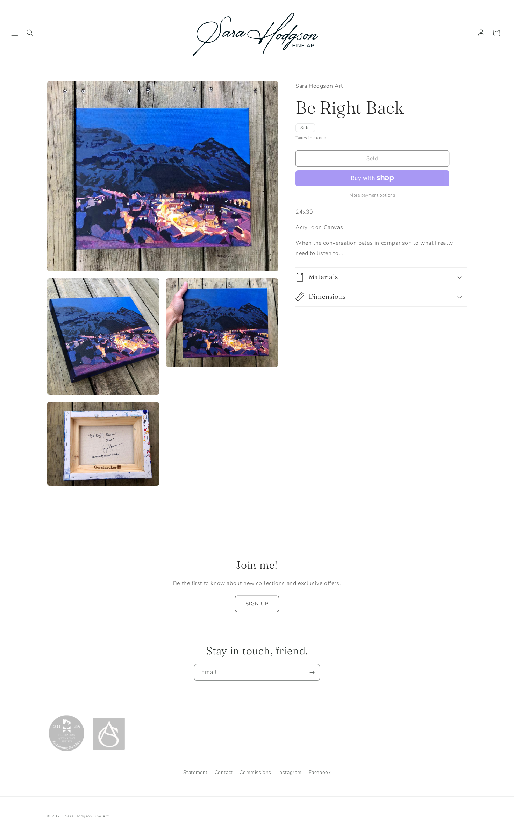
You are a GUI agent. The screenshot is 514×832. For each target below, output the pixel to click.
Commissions (255, 772)
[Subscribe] (312, 672)
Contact (224, 772)
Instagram (290, 772)
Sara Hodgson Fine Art (87, 816)
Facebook (320, 772)
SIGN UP (257, 603)
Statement (195, 772)
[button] (14, 33)
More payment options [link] (372, 195)
